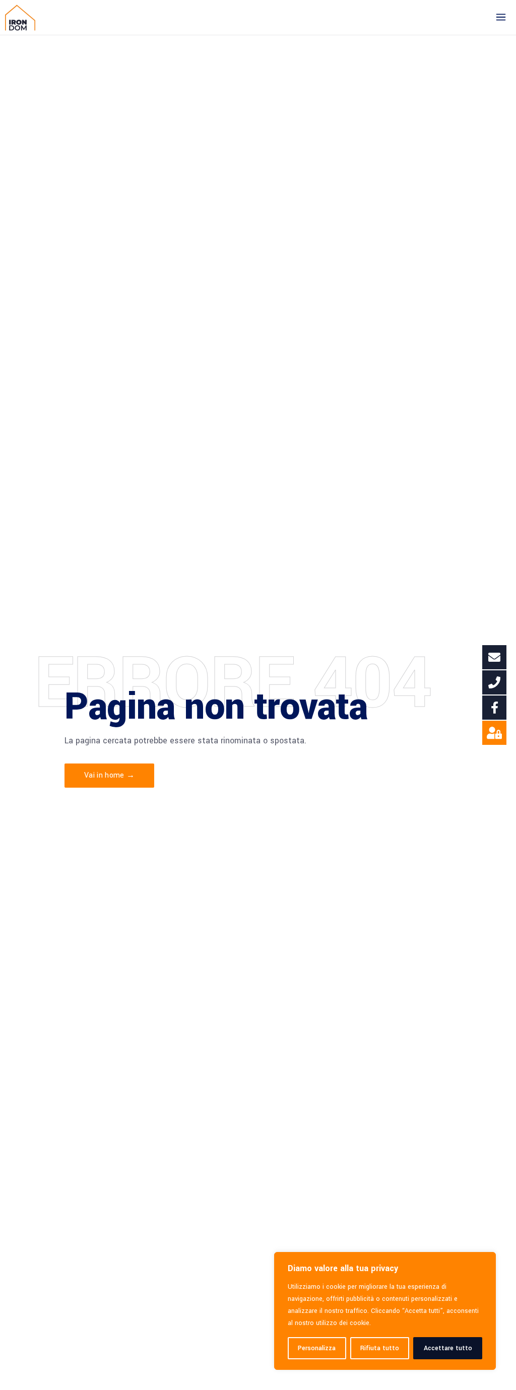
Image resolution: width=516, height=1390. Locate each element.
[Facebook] (494, 708)
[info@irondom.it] (494, 657)
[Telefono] (494, 682)
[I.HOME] (494, 733)
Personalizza (317, 1348)
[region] (385, 1311)
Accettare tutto (448, 1348)
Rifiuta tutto (379, 1348)
